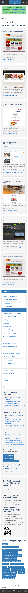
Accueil (2, 591)
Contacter (14, 449)
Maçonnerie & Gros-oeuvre (10, 346)
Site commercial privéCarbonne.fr (15, 2)
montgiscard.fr (6, 569)
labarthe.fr (13, 572)
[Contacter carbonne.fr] (25, 2)
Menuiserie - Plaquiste (9, 350)
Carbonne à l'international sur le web (14, 442)
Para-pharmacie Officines (9, 356)
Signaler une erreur (8, 458)
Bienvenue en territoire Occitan (10, 552)
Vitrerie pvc (6, 383)
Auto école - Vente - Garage (10, 299)
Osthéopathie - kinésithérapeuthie (12, 353)
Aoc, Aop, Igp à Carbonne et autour (14, 429)
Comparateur (8, 591)
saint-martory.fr (6, 561)
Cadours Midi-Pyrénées (8, 578)
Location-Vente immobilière (10, 343)
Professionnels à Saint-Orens (9, 558)
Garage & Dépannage (8, 373)
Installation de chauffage (9, 336)
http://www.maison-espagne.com (10, 133)
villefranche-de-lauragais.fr (17, 564)
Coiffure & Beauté (7, 303)
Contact (25, 591)
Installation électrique (8, 330)
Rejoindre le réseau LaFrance (11, 461)
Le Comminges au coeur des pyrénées (12, 549)
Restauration (6, 376)
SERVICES (6, 291)
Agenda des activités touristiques (13, 419)
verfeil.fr (4, 566)
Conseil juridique (7, 306)
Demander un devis (8, 455)
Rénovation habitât (8, 370)
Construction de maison (9, 309)
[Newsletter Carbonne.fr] (22, 2)
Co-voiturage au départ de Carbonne (14, 434)
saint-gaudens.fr (16, 561)
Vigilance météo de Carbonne (13, 440)
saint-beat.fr (5, 564)
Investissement (7, 340)
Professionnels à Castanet (9, 575)
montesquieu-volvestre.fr (18, 569)
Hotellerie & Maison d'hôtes (10, 333)
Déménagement (7, 319)
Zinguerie (5, 387)
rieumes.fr (11, 566)
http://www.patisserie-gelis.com (10, 95)
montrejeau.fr (19, 566)
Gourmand (19, 591)
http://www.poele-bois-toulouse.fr (10, 210)
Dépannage (6, 323)
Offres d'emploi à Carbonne (12, 409)
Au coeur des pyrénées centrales (10, 547)
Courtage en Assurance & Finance (12, 313)
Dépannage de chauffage (9, 326)
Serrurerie (5, 380)
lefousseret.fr (6, 572)
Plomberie (5, 366)
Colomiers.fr (21, 572)
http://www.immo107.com (9, 59)
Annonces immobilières (9, 363)
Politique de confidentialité (17, 9)
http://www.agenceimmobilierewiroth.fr (12, 247)
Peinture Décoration (8, 360)
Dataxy (17, 465)
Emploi (14, 591)
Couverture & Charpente (9, 316)
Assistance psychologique (10, 296)
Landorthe (5, 544)
